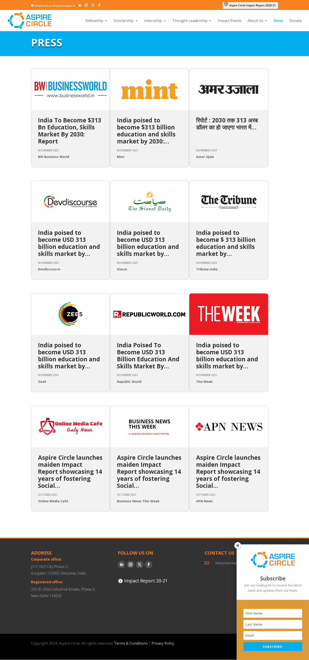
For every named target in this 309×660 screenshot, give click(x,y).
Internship (153, 21)
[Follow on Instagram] (130, 564)
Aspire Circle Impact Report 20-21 (66, 610)
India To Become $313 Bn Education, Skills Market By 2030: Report (69, 130)
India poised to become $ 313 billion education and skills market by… (226, 243)
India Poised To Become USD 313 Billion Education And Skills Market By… (148, 355)
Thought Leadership (189, 21)
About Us (255, 21)
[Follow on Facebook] (148, 564)
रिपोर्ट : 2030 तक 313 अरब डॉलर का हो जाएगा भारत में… (227, 123)
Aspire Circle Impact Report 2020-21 (252, 5)
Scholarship (124, 21)
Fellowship (94, 21)
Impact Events (230, 21)
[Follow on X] (139, 564)
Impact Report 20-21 (146, 581)
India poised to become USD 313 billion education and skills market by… (69, 243)
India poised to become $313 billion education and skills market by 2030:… (146, 130)
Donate (295, 21)
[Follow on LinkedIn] (121, 564)
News (278, 21)
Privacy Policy (163, 643)
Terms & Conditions (131, 643)
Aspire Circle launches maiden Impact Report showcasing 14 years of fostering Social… (70, 471)
